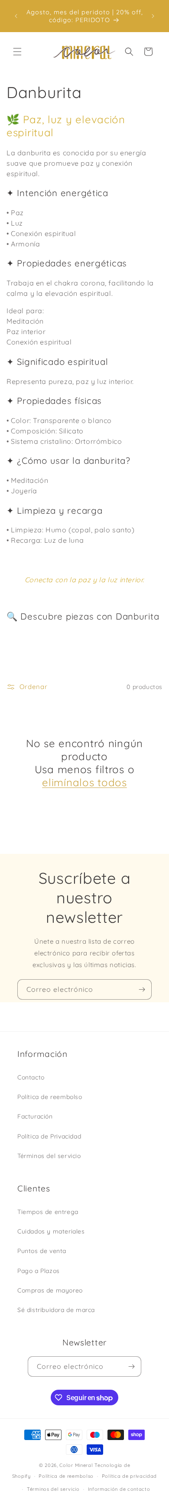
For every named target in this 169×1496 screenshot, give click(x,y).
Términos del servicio (49, 1156)
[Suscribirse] (141, 989)
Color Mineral (76, 1465)
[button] (17, 51)
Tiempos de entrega (47, 1212)
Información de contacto (119, 1489)
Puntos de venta (41, 1251)
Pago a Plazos (38, 1271)
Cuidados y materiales (51, 1231)
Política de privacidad (129, 1476)
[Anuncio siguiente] (152, 16)
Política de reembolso (49, 1097)
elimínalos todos (84, 782)
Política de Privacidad (49, 1136)
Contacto (31, 1077)
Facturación (35, 1116)
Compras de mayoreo (50, 1290)
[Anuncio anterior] (16, 16)
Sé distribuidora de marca (56, 1310)
